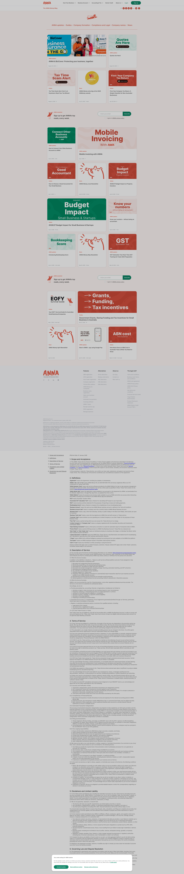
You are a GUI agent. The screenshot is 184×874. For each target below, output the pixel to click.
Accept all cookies (61, 867)
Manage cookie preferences (91, 867)
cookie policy (113, 862)
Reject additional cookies (76, 867)
